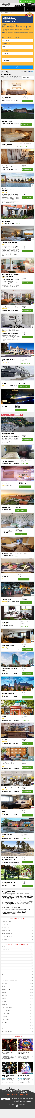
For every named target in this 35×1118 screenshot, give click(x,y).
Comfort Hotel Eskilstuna (10, 899)
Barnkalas (4, 959)
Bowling (4, 968)
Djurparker (5, 974)
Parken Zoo (27, 909)
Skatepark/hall (5, 1022)
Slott (3, 1025)
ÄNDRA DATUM (23, 146)
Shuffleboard (5, 1019)
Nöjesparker (5, 1004)
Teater (3, 1028)
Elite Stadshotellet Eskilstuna (11, 897)
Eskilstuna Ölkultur (7, 930)
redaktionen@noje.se (20, 1104)
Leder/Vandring (6, 989)
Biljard (3, 962)
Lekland (4, 992)
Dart (3, 971)
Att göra (7, 9)
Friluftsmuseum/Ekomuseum (9, 980)
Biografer (4, 965)
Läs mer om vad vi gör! (25, 1101)
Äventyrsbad (5, 953)
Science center (6, 1013)
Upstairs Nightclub (7, 933)
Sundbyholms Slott (12, 903)
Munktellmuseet (8, 912)
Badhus (4, 956)
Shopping (4, 1016)
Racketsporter (6, 1010)
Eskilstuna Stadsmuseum (20, 912)
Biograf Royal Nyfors (7, 927)
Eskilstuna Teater (6, 921)
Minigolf (4, 998)
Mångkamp (4, 995)
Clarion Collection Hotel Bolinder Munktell (17, 895)
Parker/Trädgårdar (7, 1007)
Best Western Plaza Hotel (26, 896)
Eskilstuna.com (4, 12)
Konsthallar (5, 983)
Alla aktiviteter (7, 1031)
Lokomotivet (5, 924)
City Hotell (29, 897)
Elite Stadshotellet (7, 936)
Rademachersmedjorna (9, 913)
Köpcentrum (5, 986)
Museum (4, 1001)
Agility (3, 947)
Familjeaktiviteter (6, 977)
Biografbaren (5, 939)
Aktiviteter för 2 (6, 950)
